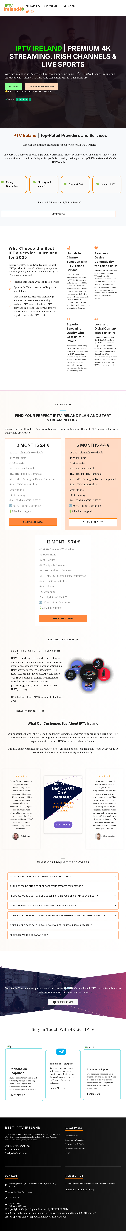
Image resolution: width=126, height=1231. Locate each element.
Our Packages (51, 6)
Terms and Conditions (75, 1148)
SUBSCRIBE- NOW (63, 618)
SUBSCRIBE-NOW (33, 522)
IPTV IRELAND (59, 1209)
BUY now (13, 86)
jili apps (40, 1213)
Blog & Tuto (69, 6)
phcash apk (29, 1213)
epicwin (17, 1216)
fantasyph (45, 1216)
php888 (78, 1213)
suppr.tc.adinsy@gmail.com (20, 1192)
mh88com (10, 1213)
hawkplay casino (54, 1213)
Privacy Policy (71, 1136)
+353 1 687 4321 (15, 1197)
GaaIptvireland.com (16, 1153)
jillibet (55, 1216)
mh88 (20, 1213)
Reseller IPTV (33, 6)
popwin (36, 1216)
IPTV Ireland (12, 1149)
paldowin (27, 1216)
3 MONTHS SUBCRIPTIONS (41, 86)
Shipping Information (74, 1140)
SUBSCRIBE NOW (93, 522)
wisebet (63, 1216)
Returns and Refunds (74, 1144)
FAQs (67, 1152)
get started (58, 214)
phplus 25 (68, 1213)
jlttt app (87, 1213)
